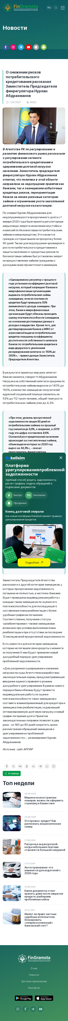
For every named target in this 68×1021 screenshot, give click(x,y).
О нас (34, 968)
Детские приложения (34, 981)
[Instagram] (53, 766)
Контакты (34, 987)
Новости (34, 974)
